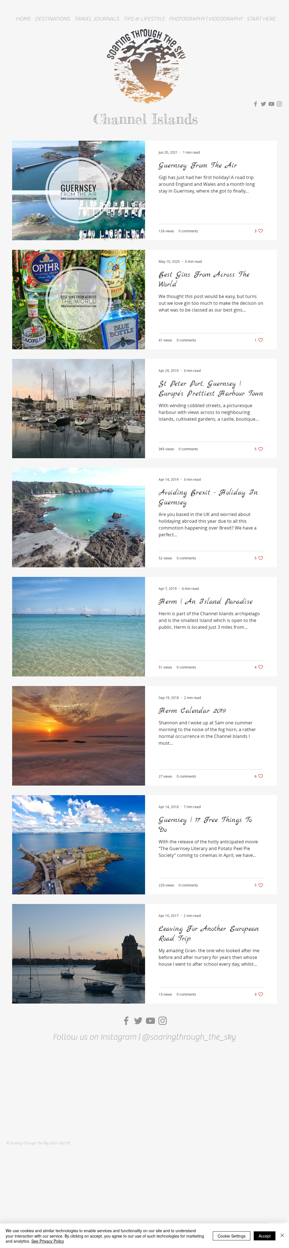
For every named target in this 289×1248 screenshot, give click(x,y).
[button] (52, 19)
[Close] (282, 1235)
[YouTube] (271, 103)
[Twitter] (263, 103)
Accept (265, 1236)
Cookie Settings (232, 1236)
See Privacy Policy (47, 1241)
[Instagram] (279, 103)
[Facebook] (255, 103)
